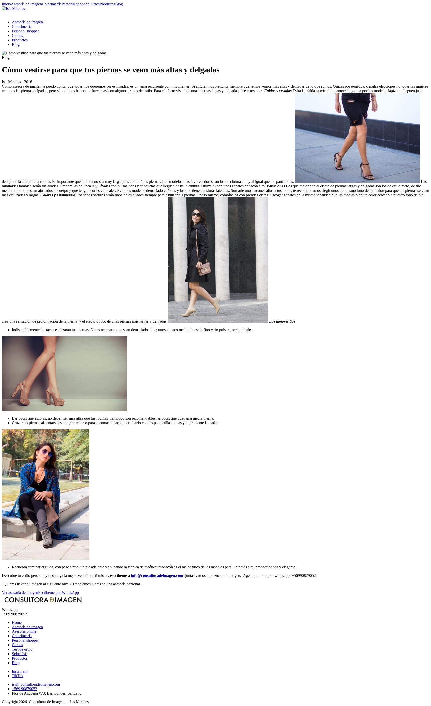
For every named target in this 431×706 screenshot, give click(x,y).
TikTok (17, 676)
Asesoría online (24, 631)
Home (17, 622)
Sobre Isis (19, 654)
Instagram (19, 671)
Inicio (6, 4)
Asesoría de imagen (26, 4)
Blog (119, 4)
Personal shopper (75, 4)
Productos (107, 4)
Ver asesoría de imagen (20, 592)
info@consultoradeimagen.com (157, 575)
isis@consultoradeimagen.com (36, 684)
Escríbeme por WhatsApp (58, 592)
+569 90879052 (24, 689)
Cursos (94, 4)
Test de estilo (22, 649)
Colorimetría (52, 4)
